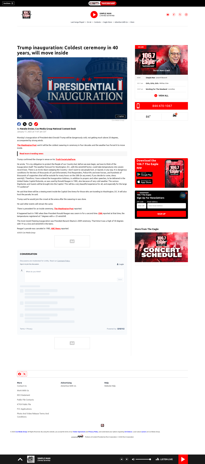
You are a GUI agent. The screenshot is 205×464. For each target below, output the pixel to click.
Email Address (152, 202)
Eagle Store (107, 22)
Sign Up (161, 214)
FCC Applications (24, 409)
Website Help (110, 386)
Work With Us (23, 390)
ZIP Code (140, 202)
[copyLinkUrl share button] (36, 124)
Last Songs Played (77, 22)
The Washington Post (27, 145)
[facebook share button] (19, 124)
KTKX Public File (24, 404)
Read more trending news (31, 153)
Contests (97, 22)
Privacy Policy (93, 432)
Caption (120, 116)
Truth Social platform (65, 159)
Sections (6, 3)
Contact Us (22, 386)
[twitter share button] (25, 124)
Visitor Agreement (79, 432)
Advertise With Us (121, 22)
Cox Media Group (21, 432)
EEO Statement (23, 395)
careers (144, 432)
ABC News (56, 228)
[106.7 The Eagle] (102, 3)
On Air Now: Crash (161, 70)
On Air (89, 22)
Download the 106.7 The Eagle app (147, 164)
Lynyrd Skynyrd (107, 16)
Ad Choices (128, 432)
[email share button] (30, 124)
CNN (100, 213)
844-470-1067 (162, 106)
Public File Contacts (25, 400)
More (132, 22)
